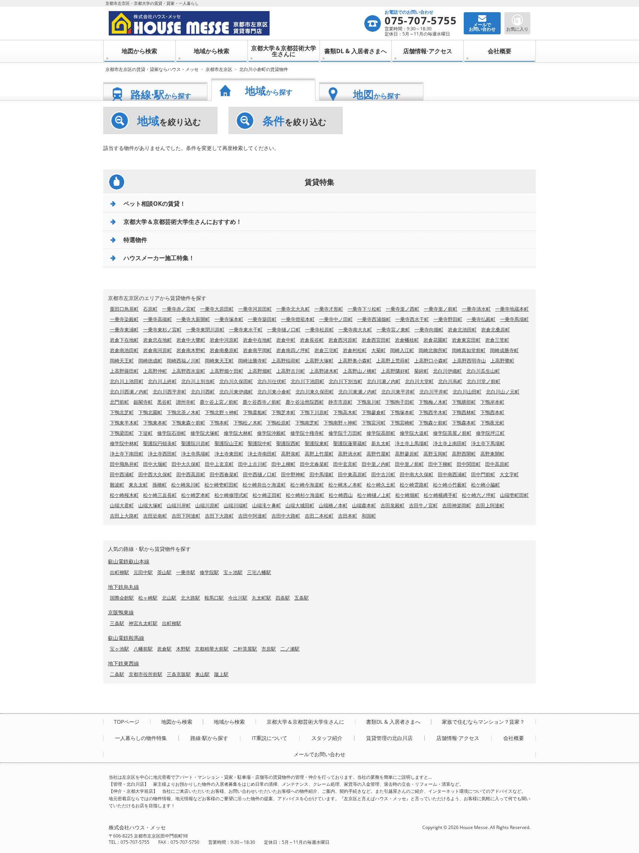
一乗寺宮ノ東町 (393, 329)
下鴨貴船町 (255, 412)
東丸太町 (138, 484)
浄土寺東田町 (228, 453)
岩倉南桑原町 (224, 350)
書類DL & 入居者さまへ (355, 51)
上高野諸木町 (324, 371)
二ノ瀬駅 (290, 648)
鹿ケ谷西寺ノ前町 (262, 402)
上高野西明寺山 (469, 360)
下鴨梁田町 (122, 433)
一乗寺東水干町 (246, 329)
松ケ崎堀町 (407, 495)
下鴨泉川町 (369, 402)
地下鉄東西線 (123, 663)
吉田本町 (347, 515)
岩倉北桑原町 (495, 329)
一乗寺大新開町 (193, 319)
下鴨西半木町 (433, 412)
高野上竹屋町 (319, 453)
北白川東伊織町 (236, 391)
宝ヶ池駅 (233, 572)
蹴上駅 (221, 674)
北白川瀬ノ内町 (383, 381)
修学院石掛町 (171, 433)
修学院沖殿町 (271, 433)
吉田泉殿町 (393, 505)
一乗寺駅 (185, 572)
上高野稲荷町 (285, 360)
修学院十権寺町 (307, 433)
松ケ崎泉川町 (185, 484)
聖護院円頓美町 (160, 443)
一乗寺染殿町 (124, 319)
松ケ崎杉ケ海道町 (305, 495)
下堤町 (145, 433)
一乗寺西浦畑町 (374, 319)
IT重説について (269, 738)
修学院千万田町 (345, 433)
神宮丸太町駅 (143, 623)
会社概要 (499, 51)
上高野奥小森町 (355, 360)
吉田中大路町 (285, 515)
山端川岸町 (179, 505)
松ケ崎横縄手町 (440, 495)
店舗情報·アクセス (427, 51)
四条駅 (282, 597)
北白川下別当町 (345, 381)
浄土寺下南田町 (126, 453)
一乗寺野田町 (447, 319)
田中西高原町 (190, 474)
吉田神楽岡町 (456, 505)
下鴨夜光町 (492, 422)
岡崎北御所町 (433, 350)
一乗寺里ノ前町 (440, 309)
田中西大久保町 (155, 474)
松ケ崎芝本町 (195, 495)
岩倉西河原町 (342, 340)
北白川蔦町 (450, 381)
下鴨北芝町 (122, 412)
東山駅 (202, 674)
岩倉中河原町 (224, 340)
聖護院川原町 (195, 443)
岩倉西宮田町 (376, 340)
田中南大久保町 (416, 474)
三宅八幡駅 (259, 572)
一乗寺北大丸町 (293, 309)
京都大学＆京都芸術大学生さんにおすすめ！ (183, 222)
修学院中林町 (124, 443)
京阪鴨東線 (121, 612)
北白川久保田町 (236, 381)
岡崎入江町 (402, 350)
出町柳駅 (119, 572)
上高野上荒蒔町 (393, 360)
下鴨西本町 (492, 412)
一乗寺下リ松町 (364, 309)
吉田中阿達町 (252, 515)
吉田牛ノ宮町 (423, 505)
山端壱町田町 (514, 495)
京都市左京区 (219, 69)
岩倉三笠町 (497, 340)
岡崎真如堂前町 (469, 350)
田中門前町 (483, 474)
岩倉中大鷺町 (190, 340)
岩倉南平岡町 (257, 350)
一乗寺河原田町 (255, 309)
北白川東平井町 (398, 391)
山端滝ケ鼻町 (266, 505)
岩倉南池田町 (124, 350)
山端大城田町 (299, 505)
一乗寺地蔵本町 (512, 309)
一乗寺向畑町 (429, 329)
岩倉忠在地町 (157, 340)
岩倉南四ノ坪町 (293, 350)
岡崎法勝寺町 (252, 360)
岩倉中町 (285, 340)
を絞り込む (169, 120)
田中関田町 (469, 464)
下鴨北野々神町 (222, 412)
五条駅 (301, 597)
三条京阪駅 (179, 674)
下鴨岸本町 (492, 402)
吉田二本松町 (319, 515)
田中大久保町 (186, 464)
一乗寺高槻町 (157, 319)
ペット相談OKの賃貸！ (155, 203)
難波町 (117, 484)
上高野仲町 (155, 371)
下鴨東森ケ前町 (188, 422)
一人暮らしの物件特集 (141, 738)
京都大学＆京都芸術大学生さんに (283, 51)
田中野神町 (293, 474)
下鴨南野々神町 (340, 422)
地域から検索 (211, 51)
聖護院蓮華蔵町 (350, 443)
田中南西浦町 (452, 474)
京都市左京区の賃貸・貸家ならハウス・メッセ (152, 69)
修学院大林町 (238, 433)
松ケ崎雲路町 (414, 484)
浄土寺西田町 (162, 453)
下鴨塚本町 (402, 412)
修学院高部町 (380, 433)
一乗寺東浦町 (124, 329)
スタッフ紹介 (326, 738)
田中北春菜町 (314, 464)
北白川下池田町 (307, 381)
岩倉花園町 (435, 340)
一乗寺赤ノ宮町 (179, 309)
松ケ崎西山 (341, 495)
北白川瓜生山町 (483, 371)
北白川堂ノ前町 (483, 381)
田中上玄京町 (219, 464)
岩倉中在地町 (257, 340)
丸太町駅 (261, 597)
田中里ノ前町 (409, 464)
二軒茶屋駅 (245, 648)
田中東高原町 (352, 474)
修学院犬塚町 (204, 433)
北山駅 (169, 597)
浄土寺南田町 (262, 453)
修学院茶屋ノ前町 (452, 433)
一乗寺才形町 (328, 309)
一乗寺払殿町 (481, 319)
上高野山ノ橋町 (359, 371)
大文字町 (509, 474)
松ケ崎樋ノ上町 (374, 495)
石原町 (150, 309)
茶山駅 (164, 572)
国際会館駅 (122, 597)
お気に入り (517, 29)
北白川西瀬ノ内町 (129, 391)
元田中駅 (143, 572)
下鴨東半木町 (124, 422)
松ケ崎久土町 (380, 484)
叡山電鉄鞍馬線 (126, 637)
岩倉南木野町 (190, 350)
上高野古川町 (290, 371)
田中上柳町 (283, 464)
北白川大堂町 (419, 381)
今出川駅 (237, 597)
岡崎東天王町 (219, 360)
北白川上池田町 (126, 381)
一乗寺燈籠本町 (298, 319)
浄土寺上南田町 (450, 443)
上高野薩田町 (124, 371)
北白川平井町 (433, 391)
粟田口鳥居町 (124, 309)
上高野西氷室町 (188, 371)
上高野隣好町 (395, 371)
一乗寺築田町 (262, 319)
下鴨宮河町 (374, 422)
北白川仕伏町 (271, 381)
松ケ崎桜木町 (124, 495)
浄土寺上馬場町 (412, 443)
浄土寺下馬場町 (488, 443)
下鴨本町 (219, 422)
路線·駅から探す (209, 738)
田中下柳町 (440, 464)
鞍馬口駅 (214, 597)
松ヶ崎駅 (148, 597)
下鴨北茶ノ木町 (183, 412)
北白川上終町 (162, 381)
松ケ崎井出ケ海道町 (264, 484)
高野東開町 (492, 453)
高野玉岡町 (435, 453)
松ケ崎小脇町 (485, 484)
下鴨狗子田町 (399, 402)
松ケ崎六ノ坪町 (479, 495)
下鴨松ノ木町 (247, 422)
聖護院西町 (288, 443)
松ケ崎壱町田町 (221, 484)
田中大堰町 (155, 464)
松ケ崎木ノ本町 (345, 484)
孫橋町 (159, 484)
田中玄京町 (345, 464)
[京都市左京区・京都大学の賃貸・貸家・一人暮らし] (236, 23)
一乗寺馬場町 (514, 319)
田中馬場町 (322, 474)
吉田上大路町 (124, 515)
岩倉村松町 (355, 350)
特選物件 (135, 240)
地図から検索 (139, 51)
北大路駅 (190, 597)
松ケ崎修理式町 (231, 495)
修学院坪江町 (490, 433)
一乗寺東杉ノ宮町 (162, 329)
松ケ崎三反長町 (160, 495)
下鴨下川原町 (314, 412)
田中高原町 (497, 464)
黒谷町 (164, 402)
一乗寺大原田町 (217, 309)
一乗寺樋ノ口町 (284, 329)
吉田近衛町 (155, 515)
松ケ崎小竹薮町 (450, 484)
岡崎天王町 (122, 360)
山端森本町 (364, 505)
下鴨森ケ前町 (433, 422)
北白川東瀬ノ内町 (357, 391)
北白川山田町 (467, 391)
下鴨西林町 (464, 412)
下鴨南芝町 (307, 422)
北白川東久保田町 (314, 391)
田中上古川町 (252, 464)
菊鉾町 (421, 371)
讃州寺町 (185, 402)
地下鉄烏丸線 (123, 586)
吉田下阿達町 (186, 515)
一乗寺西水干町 (412, 319)
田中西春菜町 (224, 474)
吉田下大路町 (219, 515)
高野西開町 (464, 453)
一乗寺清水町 (476, 309)
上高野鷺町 (502, 360)
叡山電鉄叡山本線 (128, 561)
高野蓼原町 (407, 453)
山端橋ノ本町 (333, 505)
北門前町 (119, 402)
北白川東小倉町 (274, 391)
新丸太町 (380, 443)
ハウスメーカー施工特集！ (159, 258)
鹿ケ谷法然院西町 (304, 402)
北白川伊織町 (447, 371)
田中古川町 (383, 474)
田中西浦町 (122, 474)
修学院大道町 (414, 433)
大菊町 (378, 350)
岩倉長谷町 (312, 340)
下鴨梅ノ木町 (433, 402)
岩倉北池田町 (462, 329)
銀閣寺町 (143, 402)
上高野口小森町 (431, 360)
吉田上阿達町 (490, 505)
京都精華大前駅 (212, 648)
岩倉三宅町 (326, 350)
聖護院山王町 (228, 443)
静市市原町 (340, 402)
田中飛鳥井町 (124, 464)
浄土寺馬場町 (195, 453)
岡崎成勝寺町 (504, 350)
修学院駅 (209, 572)
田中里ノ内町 (376, 464)
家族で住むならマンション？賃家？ (483, 721)
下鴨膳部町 (464, 402)
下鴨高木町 (345, 412)
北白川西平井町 (169, 391)
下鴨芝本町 (283, 412)
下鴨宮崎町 (402, 422)
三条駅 (117, 623)
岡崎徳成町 (150, 360)
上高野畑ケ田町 (226, 371)
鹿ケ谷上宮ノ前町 (219, 402)
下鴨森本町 (464, 422)
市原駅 (268, 648)
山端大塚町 (150, 505)
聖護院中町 (260, 443)
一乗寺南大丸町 (355, 329)
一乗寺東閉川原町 (205, 329)
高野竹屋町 (378, 453)
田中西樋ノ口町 (260, 474)
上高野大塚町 (319, 360)
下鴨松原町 (279, 422)
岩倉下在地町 (124, 340)
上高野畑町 (260, 371)
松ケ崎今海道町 (307, 484)
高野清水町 (350, 453)
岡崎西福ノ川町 (183, 360)
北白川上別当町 (198, 381)
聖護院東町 (317, 443)
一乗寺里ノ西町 (402, 309)
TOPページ (126, 721)
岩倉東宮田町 (466, 340)
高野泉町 (290, 453)
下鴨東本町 (155, 422)
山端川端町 (236, 505)
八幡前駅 (143, 648)
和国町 (369, 515)
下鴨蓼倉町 (374, 412)
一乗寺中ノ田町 (336, 319)
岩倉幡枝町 (407, 340)
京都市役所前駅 (145, 674)
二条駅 (117, 674)
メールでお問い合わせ (319, 754)
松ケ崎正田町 (267, 495)
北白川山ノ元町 (503, 391)
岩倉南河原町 (157, 350)
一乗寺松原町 (319, 329)
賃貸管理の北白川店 (389, 738)
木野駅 (183, 648)
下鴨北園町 (150, 412)
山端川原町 (207, 505)
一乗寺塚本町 (228, 319)
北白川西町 (203, 391)
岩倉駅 (164, 648)
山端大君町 (122, 505)
